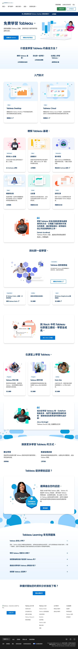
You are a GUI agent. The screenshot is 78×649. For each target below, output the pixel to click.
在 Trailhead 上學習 (11, 168)
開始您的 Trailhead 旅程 (61, 168)
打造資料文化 (28, 611)
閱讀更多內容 (34, 205)
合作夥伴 (56, 606)
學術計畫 (41, 625)
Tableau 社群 (42, 606)
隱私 (13, 643)
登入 (74, 4)
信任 (13, 639)
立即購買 (71, 9)
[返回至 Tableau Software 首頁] (8, 3)
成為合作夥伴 (57, 611)
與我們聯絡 (58, 4)
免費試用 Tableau (11, 37)
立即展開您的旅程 (22, 62)
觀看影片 (9, 118)
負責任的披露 (18, 643)
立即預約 (43, 461)
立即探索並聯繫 (39, 60)
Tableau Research (29, 617)
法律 (3, 643)
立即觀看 (54, 14)
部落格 (18, 639)
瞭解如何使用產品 (28, 37)
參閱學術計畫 (55, 62)
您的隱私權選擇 (39, 643)
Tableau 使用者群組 (44, 611)
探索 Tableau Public (11, 301)
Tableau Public (43, 608)
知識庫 (68, 608)
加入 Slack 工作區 (48, 338)
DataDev (41, 617)
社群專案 (41, 619)
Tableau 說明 (69, 614)
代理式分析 (28, 608)
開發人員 (25, 639)
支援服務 (68, 606)
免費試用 (61, 9)
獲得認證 (45, 508)
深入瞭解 (33, 301)
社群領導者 (41, 614)
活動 (40, 628)
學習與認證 (69, 611)
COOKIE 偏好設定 (27, 643)
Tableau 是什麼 (29, 606)
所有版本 (68, 617)
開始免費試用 (39, 593)
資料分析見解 (28, 614)
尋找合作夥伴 (57, 608)
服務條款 (8, 643)
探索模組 (6, 461)
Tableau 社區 (42, 622)
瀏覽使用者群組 (57, 281)
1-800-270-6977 (67, 4)
